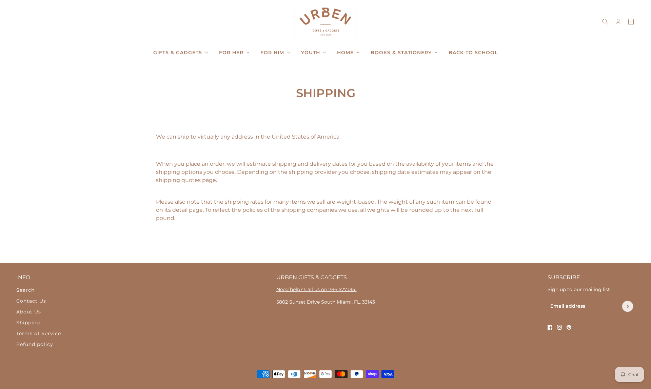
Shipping (28, 323)
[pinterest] (569, 327)
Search (25, 290)
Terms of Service (38, 333)
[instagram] (559, 327)
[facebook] (550, 327)
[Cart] (631, 21)
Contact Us (31, 301)
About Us (28, 312)
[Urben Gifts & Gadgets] (325, 21)
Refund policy (34, 344)
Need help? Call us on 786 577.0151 (316, 289)
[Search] (605, 21)
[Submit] (627, 306)
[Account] (618, 21)
